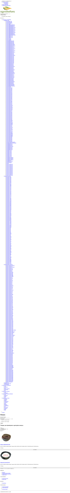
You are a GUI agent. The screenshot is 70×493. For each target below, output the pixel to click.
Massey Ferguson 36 (9, 293)
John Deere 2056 (8, 203)
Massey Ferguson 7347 (9, 342)
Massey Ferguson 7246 (9, 325)
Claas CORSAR (8, 39)
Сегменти (5, 402)
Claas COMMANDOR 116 (10, 31)
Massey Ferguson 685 (9, 318)
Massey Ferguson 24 (9, 279)
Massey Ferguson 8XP (9, 370)
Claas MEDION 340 (9, 147)
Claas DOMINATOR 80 (10, 78)
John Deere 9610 (8, 249)
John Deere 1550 (8, 200)
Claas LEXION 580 (9, 112)
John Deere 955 (8, 242)
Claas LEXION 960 (9, 139)
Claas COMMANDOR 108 (10, 25)
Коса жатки (6, 407)
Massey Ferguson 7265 (9, 333)
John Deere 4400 (8, 213)
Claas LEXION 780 (9, 131)
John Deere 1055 (8, 180)
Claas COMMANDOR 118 (10, 33)
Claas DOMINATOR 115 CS (10, 50)
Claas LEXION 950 (9, 138)
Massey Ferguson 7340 (9, 340)
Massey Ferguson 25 (9, 281)
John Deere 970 (8, 255)
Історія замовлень (5, 487)
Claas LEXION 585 (9, 113)
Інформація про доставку (6, 473)
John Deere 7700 (8, 223)
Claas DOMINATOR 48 (10, 65)
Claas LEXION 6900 (9, 124)
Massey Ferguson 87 (9, 369)
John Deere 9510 (8, 239)
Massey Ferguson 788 (9, 352)
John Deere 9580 (8, 246)
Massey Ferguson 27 (9, 283)
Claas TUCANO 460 (9, 170)
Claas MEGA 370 (9, 156)
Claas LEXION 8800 (9, 135)
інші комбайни (6, 384)
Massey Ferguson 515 (9, 305)
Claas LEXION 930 (9, 137)
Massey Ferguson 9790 (9, 379)
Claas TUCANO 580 (9, 175)
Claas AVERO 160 (9, 21)
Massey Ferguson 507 (9, 303)
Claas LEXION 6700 (9, 122)
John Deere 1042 (8, 178)
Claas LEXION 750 (9, 126)
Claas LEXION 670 (9, 121)
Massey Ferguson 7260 (9, 330)
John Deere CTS (8, 262)
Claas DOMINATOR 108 (10, 43)
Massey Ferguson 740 (9, 345)
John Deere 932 (8, 229)
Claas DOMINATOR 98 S (10, 85)
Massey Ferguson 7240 (9, 322)
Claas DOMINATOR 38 (10, 63)
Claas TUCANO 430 (9, 167)
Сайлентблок (6, 405)
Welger (5, 396)
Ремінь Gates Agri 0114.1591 (5, 462)
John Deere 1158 (8, 191)
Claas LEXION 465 (9, 97)
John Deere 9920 (8, 261)
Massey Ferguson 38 (9, 295)
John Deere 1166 (8, 193)
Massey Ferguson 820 (9, 357)
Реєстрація (6, 2)
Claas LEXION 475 (9, 100)
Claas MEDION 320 (9, 144)
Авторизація (6, 3)
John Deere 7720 (8, 224)
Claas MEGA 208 (9, 153)
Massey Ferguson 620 (9, 313)
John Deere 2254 (8, 206)
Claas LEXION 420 (9, 92)
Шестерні (5, 404)
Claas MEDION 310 (9, 143)
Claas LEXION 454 (9, 96)
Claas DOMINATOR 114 (10, 47)
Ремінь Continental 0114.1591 (5, 444)
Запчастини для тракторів (6, 385)
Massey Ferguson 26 (9, 282)
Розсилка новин (4, 489)
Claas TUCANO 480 (9, 171)
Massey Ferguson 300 (9, 287)
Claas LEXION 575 (9, 111)
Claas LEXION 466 (9, 98)
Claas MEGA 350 (9, 154)
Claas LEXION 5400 (9, 107)
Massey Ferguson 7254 (9, 328)
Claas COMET (8, 23)
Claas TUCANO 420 (9, 166)
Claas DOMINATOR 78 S (10, 77)
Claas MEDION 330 (9, 145)
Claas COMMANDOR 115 (10, 29)
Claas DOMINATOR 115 (10, 49)
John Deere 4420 (8, 214)
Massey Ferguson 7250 (9, 326)
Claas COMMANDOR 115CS (10, 30)
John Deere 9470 (8, 237)
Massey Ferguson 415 (9, 298)
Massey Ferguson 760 (9, 349)
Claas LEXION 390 (9, 89)
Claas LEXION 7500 (9, 127)
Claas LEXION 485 (9, 102)
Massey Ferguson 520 (9, 306)
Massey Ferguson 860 (9, 364)
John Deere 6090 (8, 217)
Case (5, 387)
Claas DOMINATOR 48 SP (10, 66)
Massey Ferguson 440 (9, 300)
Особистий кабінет (5, 486)
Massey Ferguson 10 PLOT (10, 265)
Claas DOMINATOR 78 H (10, 76)
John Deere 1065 (8, 181)
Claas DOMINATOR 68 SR (10, 73)
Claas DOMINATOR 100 (10, 40)
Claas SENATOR (8, 162)
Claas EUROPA (8, 86)
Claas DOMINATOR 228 (10, 59)
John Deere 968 (8, 253)
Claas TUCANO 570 (9, 174)
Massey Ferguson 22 (9, 277)
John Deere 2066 (8, 205)
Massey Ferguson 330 (9, 291)
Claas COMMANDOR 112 (10, 26)
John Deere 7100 (8, 221)
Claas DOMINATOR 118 (10, 52)
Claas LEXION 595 (9, 114)
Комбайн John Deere (7, 176)
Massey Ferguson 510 (9, 304)
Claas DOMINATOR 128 (10, 54)
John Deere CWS (8, 263)
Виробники (4, 483)
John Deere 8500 (8, 225)
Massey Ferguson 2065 (9, 274)
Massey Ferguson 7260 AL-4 (10, 331)
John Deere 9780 (8, 257)
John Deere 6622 (8, 220)
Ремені (5, 400)
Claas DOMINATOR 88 (10, 80)
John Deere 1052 (8, 179)
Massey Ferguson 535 (9, 310)
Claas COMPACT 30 (9, 37)
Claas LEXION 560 (9, 109)
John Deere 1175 (8, 196)
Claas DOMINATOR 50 (10, 67)
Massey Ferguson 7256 (9, 329)
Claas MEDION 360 (9, 148)
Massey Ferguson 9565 (9, 376)
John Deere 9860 (8, 259)
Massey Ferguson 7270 (9, 334)
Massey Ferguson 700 (9, 319)
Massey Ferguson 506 (9, 302)
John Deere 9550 (8, 243)
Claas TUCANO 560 (9, 173)
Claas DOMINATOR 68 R (10, 72)
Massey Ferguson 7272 (9, 336)
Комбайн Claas (6, 20)
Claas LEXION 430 (9, 93)
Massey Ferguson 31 (9, 289)
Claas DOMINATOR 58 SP (10, 69)
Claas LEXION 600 (9, 115)
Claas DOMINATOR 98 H (10, 84)
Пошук (3, 412)
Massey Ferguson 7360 (9, 343)
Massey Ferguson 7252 (9, 327)
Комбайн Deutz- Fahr (7, 383)
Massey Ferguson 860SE (10, 367)
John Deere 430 (8, 212)
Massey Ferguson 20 (9, 271)
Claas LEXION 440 (9, 94)
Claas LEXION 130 (9, 87)
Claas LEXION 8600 (9, 133)
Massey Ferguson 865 (9, 368)
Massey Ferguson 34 (9, 292)
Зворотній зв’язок (5, 478)
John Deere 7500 (8, 222)
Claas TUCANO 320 (9, 164)
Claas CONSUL (8, 38)
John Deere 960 (8, 247)
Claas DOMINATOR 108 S (10, 44)
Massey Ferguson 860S (9, 366)
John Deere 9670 (8, 252)
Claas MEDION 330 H (9, 146)
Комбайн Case (6, 382)
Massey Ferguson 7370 (9, 344)
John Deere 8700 (8, 226)
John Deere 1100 (8, 186)
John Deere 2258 (8, 208)
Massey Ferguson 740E (9, 346)
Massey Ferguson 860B (9, 365)
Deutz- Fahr (6, 389)
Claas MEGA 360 (9, 155)
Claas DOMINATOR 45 (10, 64)
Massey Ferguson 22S (9, 278)
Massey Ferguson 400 (9, 296)
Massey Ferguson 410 (9, 297)
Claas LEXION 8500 (9, 132)
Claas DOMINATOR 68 (10, 71)
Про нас (3, 472)
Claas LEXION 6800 (9, 123)
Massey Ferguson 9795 (9, 380)
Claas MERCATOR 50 (9, 157)
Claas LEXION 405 (9, 90)
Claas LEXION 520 (9, 103)
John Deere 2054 (8, 202)
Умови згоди (4, 474)
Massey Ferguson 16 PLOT (10, 267)
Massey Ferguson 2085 (9, 275)
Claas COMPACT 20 (9, 35)
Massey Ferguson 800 (9, 353)
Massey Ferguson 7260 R (10, 332)
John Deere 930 (8, 228)
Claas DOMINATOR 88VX (10, 81)
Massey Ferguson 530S (9, 309)
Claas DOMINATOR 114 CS (10, 48)
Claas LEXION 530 (9, 104)
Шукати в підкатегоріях (5, 419)
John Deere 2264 (8, 209)
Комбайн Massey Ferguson (8, 264)
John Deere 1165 (8, 192)
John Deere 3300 (8, 211)
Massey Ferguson (6, 388)
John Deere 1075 (8, 183)
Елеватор (5, 408)
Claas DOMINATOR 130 (10, 56)
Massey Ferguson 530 (9, 308)
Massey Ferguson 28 (9, 284)
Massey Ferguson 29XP (9, 285)
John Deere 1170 (8, 194)
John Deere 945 (8, 235)
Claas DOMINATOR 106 (10, 42)
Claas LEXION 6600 (9, 120)
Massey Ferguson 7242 (9, 323)
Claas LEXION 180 (9, 88)
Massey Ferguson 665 (9, 317)
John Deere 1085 (8, 184)
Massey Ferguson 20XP (9, 276)
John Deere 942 (8, 234)
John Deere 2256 (8, 207)
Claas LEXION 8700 (9, 134)
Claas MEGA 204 (9, 152)
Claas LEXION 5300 (9, 105)
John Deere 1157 (8, 190)
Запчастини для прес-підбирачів (7, 393)
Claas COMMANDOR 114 (10, 28)
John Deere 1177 (8, 197)
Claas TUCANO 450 (9, 169)
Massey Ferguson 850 (9, 362)
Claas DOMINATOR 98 (10, 83)
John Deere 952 (8, 240)
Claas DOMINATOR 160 (10, 58)
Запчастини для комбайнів (6, 19)
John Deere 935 (8, 230)
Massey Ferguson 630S (9, 315)
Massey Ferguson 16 (9, 266)
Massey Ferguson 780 (9, 351)
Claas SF (7, 163)
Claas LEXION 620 (9, 117)
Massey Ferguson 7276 (9, 338)
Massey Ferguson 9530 (9, 372)
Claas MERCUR (8, 160)
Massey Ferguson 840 (9, 360)
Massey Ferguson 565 (9, 312)
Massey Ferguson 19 (9, 270)
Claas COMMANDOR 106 (10, 24)
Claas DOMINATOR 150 (10, 57)
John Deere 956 (8, 244)
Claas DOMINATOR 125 (10, 53)
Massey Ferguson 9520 (9, 371)
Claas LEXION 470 (9, 99)
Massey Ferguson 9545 (9, 374)
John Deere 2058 (8, 204)
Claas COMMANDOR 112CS (10, 27)
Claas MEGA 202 (9, 150)
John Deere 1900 (8, 201)
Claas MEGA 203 (9, 151)
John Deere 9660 (8, 251)
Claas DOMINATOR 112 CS (10, 46)
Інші (5, 397)
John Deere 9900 (8, 260)
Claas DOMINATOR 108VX (10, 45)
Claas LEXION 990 (9, 141)
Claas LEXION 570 (9, 110)
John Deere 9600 (8, 248)
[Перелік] (0, 427)
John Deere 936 (8, 231)
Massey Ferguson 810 (9, 355)
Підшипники (6, 401)
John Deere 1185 (8, 198)
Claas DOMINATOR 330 (10, 61)
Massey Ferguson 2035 (9, 272)
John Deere (6, 395)
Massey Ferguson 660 (9, 316)
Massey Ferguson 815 (9, 356)
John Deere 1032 (8, 177)
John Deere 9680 (8, 254)
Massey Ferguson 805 (9, 354)
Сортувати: (2, 428)
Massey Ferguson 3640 (9, 294)
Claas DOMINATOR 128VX (10, 55)
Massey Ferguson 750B (9, 347)
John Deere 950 (8, 238)
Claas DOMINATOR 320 (10, 60)
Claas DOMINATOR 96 (10, 82)
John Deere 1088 (8, 185)
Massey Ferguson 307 (9, 288)
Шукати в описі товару (5, 421)
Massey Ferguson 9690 (9, 377)
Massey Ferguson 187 (9, 269)
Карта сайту (4, 479)
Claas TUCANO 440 (9, 168)
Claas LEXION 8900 (9, 136)
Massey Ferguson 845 (9, 361)
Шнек (5, 409)
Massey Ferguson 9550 (9, 375)
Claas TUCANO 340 (9, 165)
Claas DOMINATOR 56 (10, 68)
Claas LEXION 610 (9, 116)
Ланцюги (5, 399)
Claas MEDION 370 (9, 149)
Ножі (5, 403)
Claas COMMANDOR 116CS (10, 32)
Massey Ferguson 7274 (9, 337)
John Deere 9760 (8, 256)
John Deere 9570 (8, 245)
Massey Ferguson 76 (9, 348)
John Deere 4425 (8, 215)
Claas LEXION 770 (9, 130)
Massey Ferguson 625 (9, 314)
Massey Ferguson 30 (9, 286)
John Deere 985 (8, 258)
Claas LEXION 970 (9, 140)
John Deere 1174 (8, 195)
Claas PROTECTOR (9, 161)
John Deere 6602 (8, 218)
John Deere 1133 (8, 187)
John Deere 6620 (8, 219)
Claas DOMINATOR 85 (10, 79)
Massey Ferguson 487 (9, 301)
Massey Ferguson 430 (9, 299)
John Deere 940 (8, 232)
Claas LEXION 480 (9, 101)
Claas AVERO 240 (9, 22)
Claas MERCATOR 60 (9, 158)
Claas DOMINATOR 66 (10, 70)
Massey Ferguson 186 (9, 268)
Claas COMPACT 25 (9, 36)
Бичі (5, 406)
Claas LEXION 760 (9, 128)
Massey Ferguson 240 (9, 280)
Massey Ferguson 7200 (9, 320)
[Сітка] (1, 427)
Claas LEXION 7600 (9, 129)
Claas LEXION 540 (9, 106)
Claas (5, 386)
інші (5, 390)
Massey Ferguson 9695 (9, 378)
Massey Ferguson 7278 (9, 339)
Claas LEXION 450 (9, 95)
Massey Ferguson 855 (9, 363)
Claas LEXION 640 (9, 119)
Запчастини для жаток (6, 391)
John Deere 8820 (8, 227)
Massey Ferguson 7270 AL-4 (10, 335)
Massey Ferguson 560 (9, 311)
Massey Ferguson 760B (9, 350)
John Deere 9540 (8, 241)
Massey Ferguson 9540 (9, 373)
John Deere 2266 (8, 210)
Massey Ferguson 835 (9, 359)
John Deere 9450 (8, 236)
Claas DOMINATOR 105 (10, 41)
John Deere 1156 (8, 189)
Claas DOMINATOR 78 (10, 75)
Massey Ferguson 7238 (9, 321)
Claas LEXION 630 (9, 118)
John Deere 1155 (8, 188)
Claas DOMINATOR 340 (10, 62)
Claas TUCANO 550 (9, 172)
